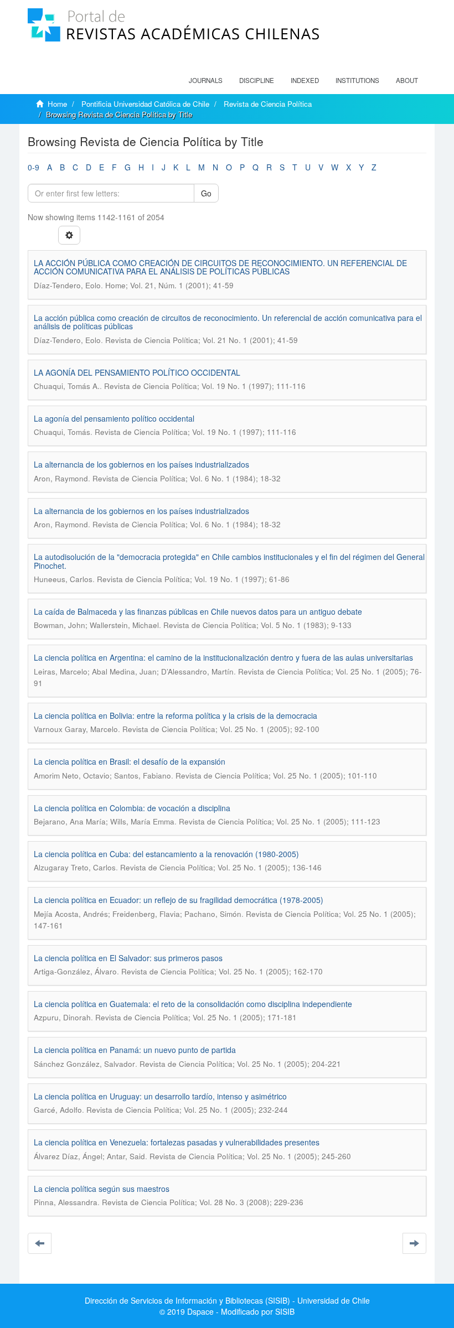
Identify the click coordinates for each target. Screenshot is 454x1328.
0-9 (33, 167)
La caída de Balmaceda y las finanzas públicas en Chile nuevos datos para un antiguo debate (198, 611)
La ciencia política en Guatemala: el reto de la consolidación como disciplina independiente (193, 1003)
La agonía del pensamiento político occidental (114, 418)
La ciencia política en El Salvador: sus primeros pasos (128, 957)
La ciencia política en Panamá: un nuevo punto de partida (135, 1049)
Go (206, 193)
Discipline (256, 80)
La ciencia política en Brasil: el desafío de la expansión (129, 761)
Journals (206, 80)
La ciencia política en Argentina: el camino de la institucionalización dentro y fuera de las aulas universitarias (223, 657)
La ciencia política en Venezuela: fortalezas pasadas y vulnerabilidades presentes (176, 1142)
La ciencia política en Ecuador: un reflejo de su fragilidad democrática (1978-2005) (178, 899)
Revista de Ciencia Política (268, 103)
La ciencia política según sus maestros (101, 1188)
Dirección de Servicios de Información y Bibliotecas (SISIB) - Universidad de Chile (227, 1300)
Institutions (357, 80)
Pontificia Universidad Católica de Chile (145, 103)
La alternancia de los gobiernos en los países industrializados (141, 464)
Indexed (305, 80)
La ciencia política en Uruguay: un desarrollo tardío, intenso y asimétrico (160, 1096)
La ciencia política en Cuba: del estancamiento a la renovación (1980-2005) (166, 853)
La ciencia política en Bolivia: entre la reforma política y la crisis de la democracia (175, 715)
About (407, 80)
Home (57, 103)
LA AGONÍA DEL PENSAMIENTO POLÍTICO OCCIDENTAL (137, 372)
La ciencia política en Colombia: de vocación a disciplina (132, 807)
